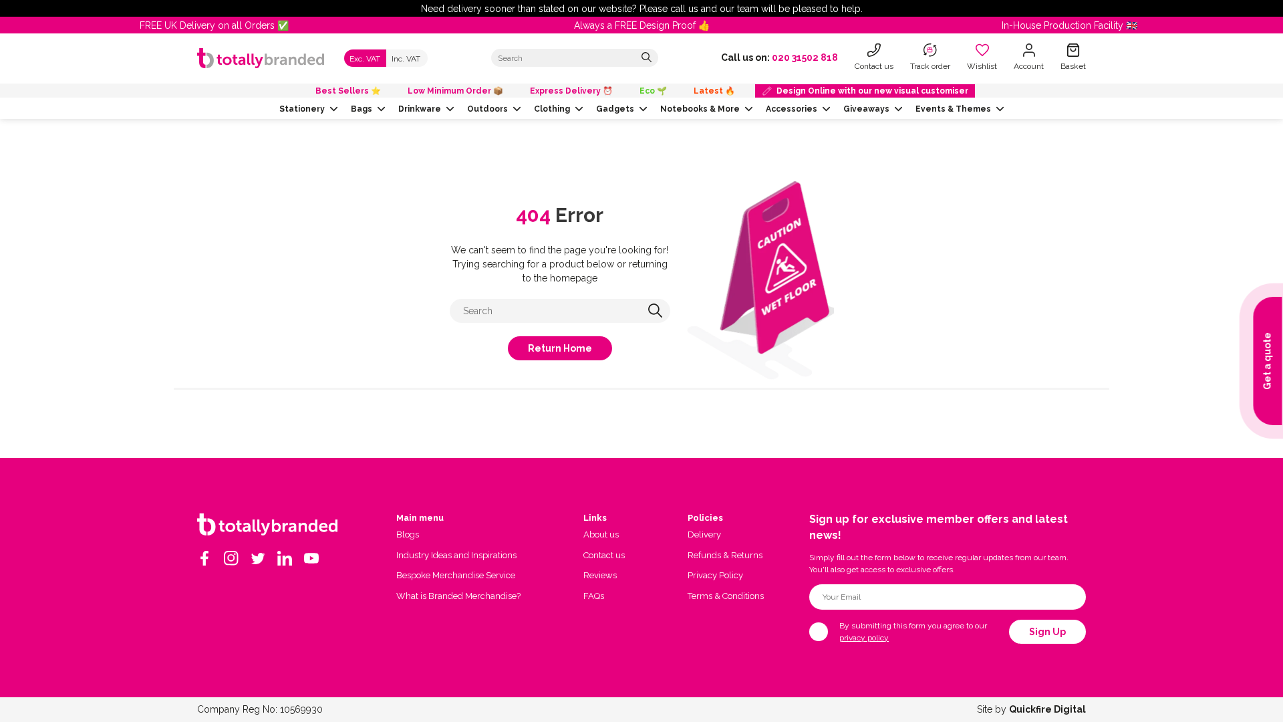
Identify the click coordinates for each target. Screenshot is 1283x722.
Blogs (407, 534)
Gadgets (615, 109)
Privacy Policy (715, 575)
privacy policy (864, 637)
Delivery (704, 534)
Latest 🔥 (714, 91)
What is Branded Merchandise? (458, 596)
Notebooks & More (700, 109)
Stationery (302, 109)
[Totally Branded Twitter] (258, 558)
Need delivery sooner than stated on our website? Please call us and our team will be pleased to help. (642, 8)
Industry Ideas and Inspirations (456, 555)
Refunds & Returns (725, 555)
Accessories (791, 109)
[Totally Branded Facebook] (204, 558)
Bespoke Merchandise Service (455, 575)
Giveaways (866, 109)
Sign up (1047, 631)
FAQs (593, 596)
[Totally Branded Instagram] (231, 558)
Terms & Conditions (726, 596)
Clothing (552, 109)
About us (601, 534)
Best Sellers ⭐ (348, 91)
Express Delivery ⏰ (571, 91)
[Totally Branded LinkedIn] (284, 558)
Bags (361, 109)
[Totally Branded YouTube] (311, 558)
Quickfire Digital (1047, 709)
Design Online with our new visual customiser (872, 91)
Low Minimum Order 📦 (455, 91)
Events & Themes (953, 109)
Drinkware (419, 109)
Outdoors (487, 109)
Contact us (604, 555)
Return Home (560, 348)
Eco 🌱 (653, 91)
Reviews (600, 575)
